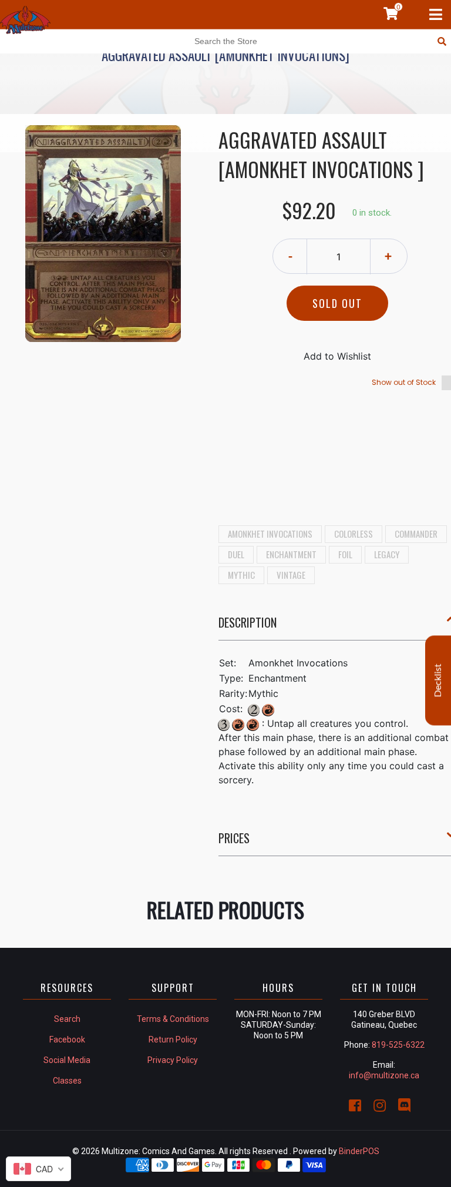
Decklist (438, 681)
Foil (345, 554)
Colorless (353, 533)
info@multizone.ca (384, 1075)
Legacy (386, 554)
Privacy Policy (172, 1060)
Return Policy (173, 1039)
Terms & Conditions (173, 1019)
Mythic (241, 574)
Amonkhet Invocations (270, 533)
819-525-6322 (398, 1044)
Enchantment (291, 554)
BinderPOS (359, 1151)
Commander (416, 533)
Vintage (291, 574)
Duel (236, 554)
